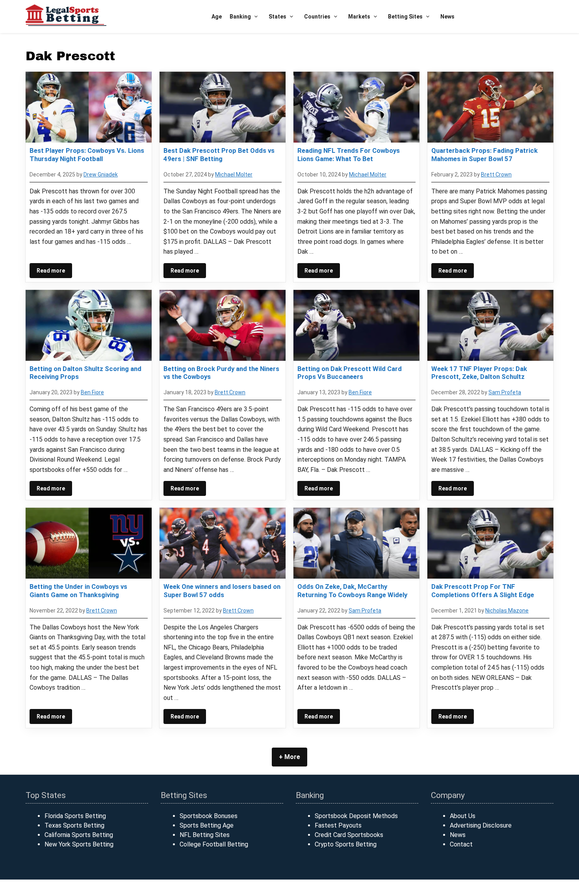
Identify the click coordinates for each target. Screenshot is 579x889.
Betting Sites (405, 16)
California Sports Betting (79, 835)
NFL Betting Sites (205, 835)
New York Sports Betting (79, 844)
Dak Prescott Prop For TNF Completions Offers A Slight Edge (482, 590)
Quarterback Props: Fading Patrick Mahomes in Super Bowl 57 (484, 154)
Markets (359, 16)
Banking (240, 16)
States (277, 16)
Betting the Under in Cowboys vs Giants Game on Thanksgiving (78, 590)
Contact (461, 844)
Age (217, 16)
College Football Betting (214, 844)
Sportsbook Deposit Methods (356, 816)
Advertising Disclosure (481, 825)
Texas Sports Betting (74, 825)
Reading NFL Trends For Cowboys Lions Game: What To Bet (348, 154)
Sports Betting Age (207, 825)
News (447, 16)
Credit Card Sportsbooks (349, 835)
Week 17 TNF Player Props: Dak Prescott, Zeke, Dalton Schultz (479, 372)
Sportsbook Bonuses (209, 816)
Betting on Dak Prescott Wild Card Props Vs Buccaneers (349, 372)
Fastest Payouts (338, 825)
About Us (462, 816)
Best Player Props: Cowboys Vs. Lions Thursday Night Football (87, 154)
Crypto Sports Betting (346, 844)
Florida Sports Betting (75, 816)
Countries (317, 16)
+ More (289, 757)
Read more (51, 270)
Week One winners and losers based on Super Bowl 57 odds (221, 590)
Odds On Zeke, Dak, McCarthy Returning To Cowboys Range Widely (352, 590)
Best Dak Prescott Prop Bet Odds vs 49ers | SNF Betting (219, 154)
